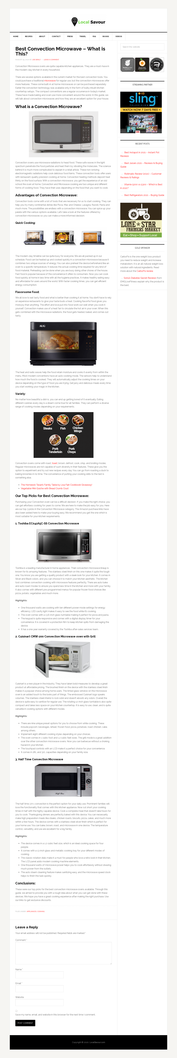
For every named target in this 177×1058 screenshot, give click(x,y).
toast (54, 463)
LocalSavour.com (97, 1042)
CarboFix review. (145, 271)
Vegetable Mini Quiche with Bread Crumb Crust (45, 488)
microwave (50, 80)
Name (19, 969)
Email (18, 983)
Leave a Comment (51, 60)
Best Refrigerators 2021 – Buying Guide (144, 195)
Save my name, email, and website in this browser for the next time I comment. (55, 1014)
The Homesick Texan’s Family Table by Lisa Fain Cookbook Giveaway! (56, 485)
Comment (21, 940)
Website (19, 997)
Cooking (41, 911)
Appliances (32, 911)
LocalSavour (88, 20)
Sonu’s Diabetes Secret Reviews (140, 278)
